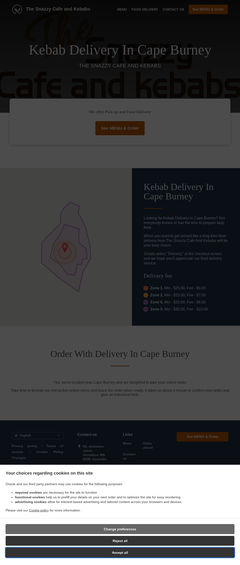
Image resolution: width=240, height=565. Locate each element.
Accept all (120, 552)
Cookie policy (39, 510)
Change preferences (120, 529)
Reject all (120, 541)
